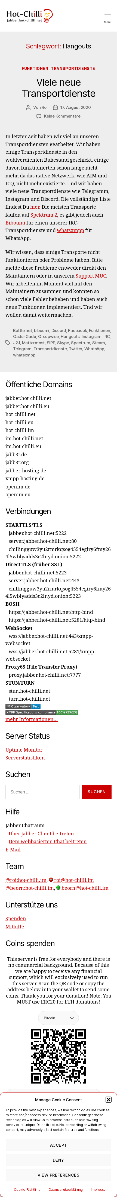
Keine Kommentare (62, 116)
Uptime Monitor (23, 750)
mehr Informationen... (31, 719)
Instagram (91, 336)
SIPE (51, 342)
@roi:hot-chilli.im (26, 880)
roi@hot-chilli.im (73, 880)
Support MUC (91, 276)
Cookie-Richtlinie (27, 1189)
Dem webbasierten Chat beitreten (48, 842)
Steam (98, 342)
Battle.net (22, 330)
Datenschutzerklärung (66, 1189)
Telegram (22, 348)
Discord (58, 330)
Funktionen (35, 68)
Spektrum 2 (43, 215)
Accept (58, 1145)
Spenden (15, 919)
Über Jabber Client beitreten (41, 834)
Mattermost (33, 342)
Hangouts (70, 336)
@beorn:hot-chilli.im (29, 888)
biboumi (41, 330)
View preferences (59, 1175)
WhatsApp (94, 348)
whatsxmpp (70, 230)
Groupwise (48, 336)
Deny (58, 1160)
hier (34, 207)
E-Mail (13, 850)
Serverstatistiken (25, 758)
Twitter (75, 348)
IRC (106, 336)
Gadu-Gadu (24, 336)
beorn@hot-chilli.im (84, 888)
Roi (44, 107)
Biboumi (15, 223)
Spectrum (80, 342)
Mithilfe (14, 927)
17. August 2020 (75, 107)
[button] (108, 1099)
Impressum (100, 1189)
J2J (16, 342)
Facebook (77, 330)
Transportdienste (73, 68)
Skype (63, 342)
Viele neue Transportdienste (58, 87)
